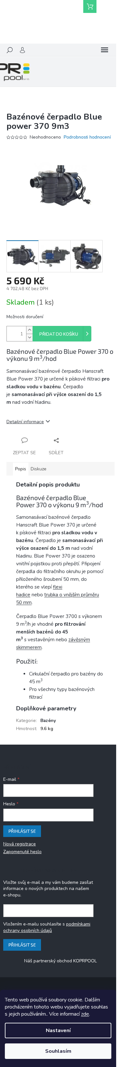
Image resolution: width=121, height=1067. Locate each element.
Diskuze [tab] (38, 469)
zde (85, 1014)
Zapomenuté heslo (22, 852)
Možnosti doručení (24, 317)
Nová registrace (19, 844)
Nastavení (58, 1030)
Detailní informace (25, 422)
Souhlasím (58, 1051)
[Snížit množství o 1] (29, 337)
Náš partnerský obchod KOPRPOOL (60, 961)
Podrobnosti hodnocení (87, 137)
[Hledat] (9, 50)
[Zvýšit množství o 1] (29, 330)
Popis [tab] (20, 469)
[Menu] (104, 50)
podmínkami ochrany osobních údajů (46, 927)
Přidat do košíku (58, 334)
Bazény (48, 720)
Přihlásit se (22, 831)
